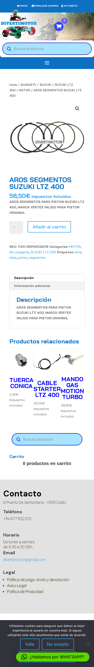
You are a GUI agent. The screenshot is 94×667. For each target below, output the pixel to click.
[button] (77, 109)
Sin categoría (19, 252)
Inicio (13, 85)
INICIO (24, 5)
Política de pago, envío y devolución (38, 579)
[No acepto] (88, 643)
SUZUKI (45, 85)
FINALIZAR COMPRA (46, 5)
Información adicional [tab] (32, 286)
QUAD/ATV (28, 85)
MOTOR (24, 90)
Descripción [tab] (24, 278)
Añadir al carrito (49, 227)
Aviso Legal (16, 585)
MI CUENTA (70, 5)
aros (78, 252)
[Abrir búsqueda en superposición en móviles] (47, 48)
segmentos (37, 258)
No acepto (58, 644)
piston (22, 258)
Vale (29, 644)
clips (12, 258)
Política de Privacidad (25, 591)
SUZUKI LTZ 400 (43, 252)
